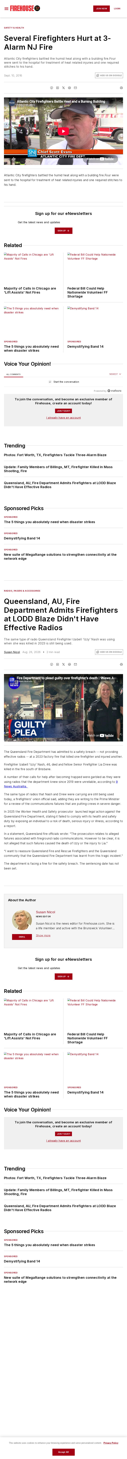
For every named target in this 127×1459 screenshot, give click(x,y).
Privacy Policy (111, 1443)
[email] (75, 87)
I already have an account (63, 417)
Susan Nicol (12, 652)
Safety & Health (14, 27)
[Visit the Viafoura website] (114, 390)
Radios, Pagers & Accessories (22, 591)
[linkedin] (57, 87)
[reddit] (69, 87)
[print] (121, 87)
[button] (6, 8)
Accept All (63, 1452)
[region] (63, 382)
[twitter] (63, 87)
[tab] (13, 374)
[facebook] (51, 87)
